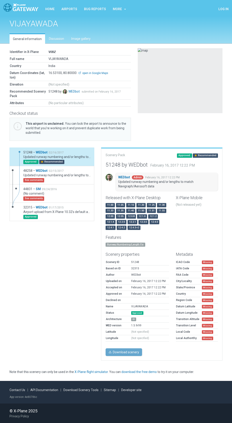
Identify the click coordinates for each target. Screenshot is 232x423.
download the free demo (139, 372)
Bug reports (95, 9)
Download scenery (125, 352)
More (117, 9)
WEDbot (74, 91)
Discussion (56, 39)
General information (27, 39)
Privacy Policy (19, 416)
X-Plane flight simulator (91, 372)
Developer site (131, 390)
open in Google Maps (95, 73)
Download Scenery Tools (81, 390)
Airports (69, 9)
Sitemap (110, 390)
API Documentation (44, 390)
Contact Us (17, 390)
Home (50, 9)
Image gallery (81, 39)
